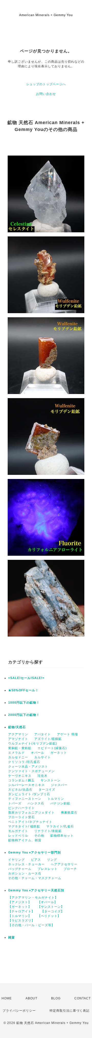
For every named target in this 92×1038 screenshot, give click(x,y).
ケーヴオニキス (19, 776)
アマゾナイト (18, 739)
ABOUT (31, 998)
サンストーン (51, 780)
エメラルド (16, 753)
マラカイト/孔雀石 (60, 826)
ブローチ (70, 869)
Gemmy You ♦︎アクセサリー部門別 (34, 852)
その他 (39, 835)
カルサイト (42, 757)
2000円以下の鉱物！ (24, 715)
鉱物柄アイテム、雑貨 (24, 840)
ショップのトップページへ (46, 84)
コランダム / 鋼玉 (21, 780)
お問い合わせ (46, 94)
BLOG (56, 998)
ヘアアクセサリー (64, 864)
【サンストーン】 (51, 907)
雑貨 (11, 937)
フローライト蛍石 (21, 817)
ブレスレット (47, 869)
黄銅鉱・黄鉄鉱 (19, 748)
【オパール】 (47, 902)
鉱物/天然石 (17, 727)
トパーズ (14, 803)
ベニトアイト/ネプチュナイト (30, 822)
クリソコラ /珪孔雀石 (24, 762)
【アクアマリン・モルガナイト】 (33, 897)
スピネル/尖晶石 (20, 789)
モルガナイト (18, 831)
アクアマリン (18, 734)
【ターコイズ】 (52, 911)
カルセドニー (18, 757)
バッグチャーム (19, 869)
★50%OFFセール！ (23, 690)
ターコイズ (47, 789)
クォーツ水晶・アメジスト (28, 766)
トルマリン (56, 799)
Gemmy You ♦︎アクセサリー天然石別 (36, 890)
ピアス (36, 859)
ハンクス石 (36, 803)
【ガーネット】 (19, 907)
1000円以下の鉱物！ (24, 702)
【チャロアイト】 (21, 911)
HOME (7, 998)
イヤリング (16, 859)
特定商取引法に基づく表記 (69, 1010)
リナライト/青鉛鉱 (48, 831)
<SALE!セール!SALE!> (26, 678)
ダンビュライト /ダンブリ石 (29, 794)
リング (52, 859)
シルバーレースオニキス (26, 785)
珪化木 (43, 776)
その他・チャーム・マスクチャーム (34, 878)
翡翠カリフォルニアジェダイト (31, 812)
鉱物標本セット (62, 835)
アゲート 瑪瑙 (67, 734)
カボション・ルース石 (24, 873)
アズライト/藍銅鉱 (48, 739)
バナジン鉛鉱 (60, 803)
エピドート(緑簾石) (52, 748)
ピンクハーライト (21, 808)
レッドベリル (18, 835)
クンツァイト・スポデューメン (31, 771)
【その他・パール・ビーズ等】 (31, 925)
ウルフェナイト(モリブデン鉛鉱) (32, 743)
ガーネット (58, 753)
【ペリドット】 (49, 916)
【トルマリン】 (19, 916)
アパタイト (42, 734)
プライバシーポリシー (19, 1010)
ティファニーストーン (24, 799)
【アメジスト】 (19, 902)
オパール (37, 753)
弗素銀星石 (69, 812)
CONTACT (82, 998)
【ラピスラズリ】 (21, 920)
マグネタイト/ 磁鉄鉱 (24, 826)
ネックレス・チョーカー (26, 864)
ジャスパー (59, 785)
